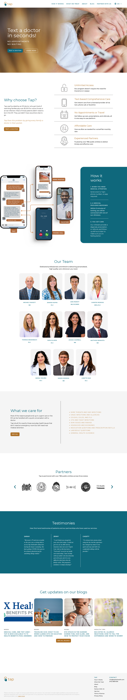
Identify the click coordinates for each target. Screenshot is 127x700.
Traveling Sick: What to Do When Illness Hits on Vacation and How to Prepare (48, 634)
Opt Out (96, 691)
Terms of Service (99, 693)
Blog (92, 4)
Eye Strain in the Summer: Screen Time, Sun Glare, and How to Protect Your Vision (77, 634)
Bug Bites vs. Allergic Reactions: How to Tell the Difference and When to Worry (108, 634)
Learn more (21, 696)
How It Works (58, 4)
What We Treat (72, 4)
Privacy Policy (98, 696)
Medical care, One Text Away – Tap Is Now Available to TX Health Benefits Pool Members (18, 634)
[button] (15, 487)
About (84, 4)
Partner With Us (104, 4)
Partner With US (99, 689)
